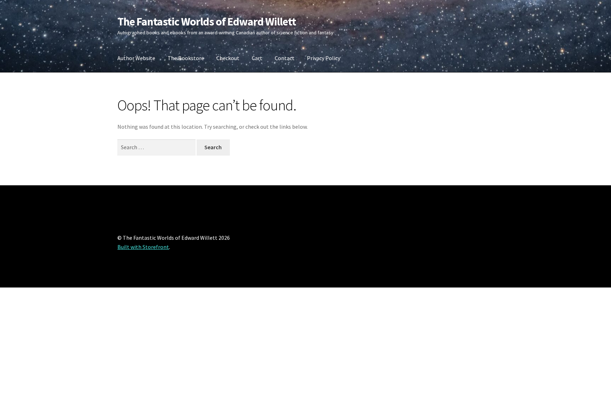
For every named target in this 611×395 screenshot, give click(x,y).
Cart (257, 58)
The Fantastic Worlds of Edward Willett (206, 21)
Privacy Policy (323, 58)
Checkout (227, 58)
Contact (285, 58)
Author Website (136, 58)
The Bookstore (186, 58)
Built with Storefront (143, 246)
